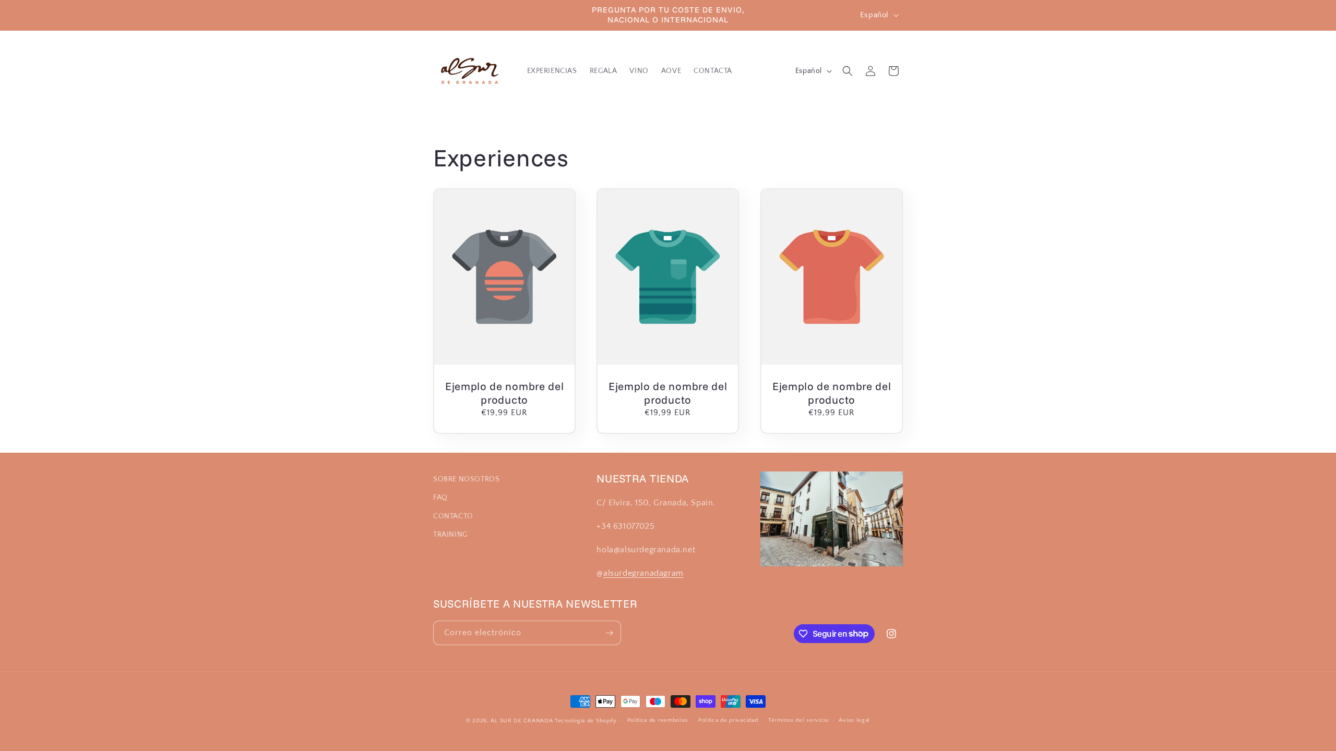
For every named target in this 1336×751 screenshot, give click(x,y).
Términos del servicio (798, 720)
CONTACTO (453, 516)
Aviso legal (854, 720)
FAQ (440, 497)
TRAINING (450, 534)
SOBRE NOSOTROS (466, 479)
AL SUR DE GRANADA (522, 721)
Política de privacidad (728, 720)
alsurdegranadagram (643, 573)
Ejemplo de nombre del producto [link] (504, 392)
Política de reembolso (657, 720)
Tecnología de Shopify (586, 721)
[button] (847, 70)
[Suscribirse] (609, 633)
